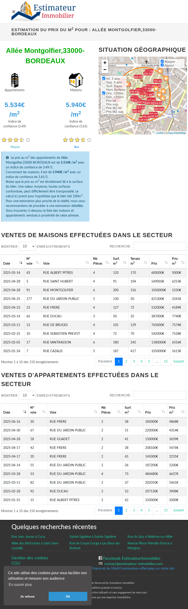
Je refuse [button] (27, 596)
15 (166, 361)
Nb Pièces (97, 261)
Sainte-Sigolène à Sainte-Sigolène (92, 536)
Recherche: (121, 246)
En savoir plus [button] (20, 585)
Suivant (178, 361)
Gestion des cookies (29, 558)
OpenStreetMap (177, 132)
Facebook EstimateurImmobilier (131, 558)
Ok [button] (68, 596)
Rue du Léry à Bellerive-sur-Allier (150, 536)
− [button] (104, 69)
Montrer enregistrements (35, 246)
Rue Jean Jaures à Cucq (28, 536)
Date (6, 263)
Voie (46, 263)
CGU (15, 563)
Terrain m (135, 261)
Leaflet (159, 132)
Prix (154, 263)
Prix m (175, 261)
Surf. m (116, 261)
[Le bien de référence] (143, 95)
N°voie (29, 261)
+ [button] (104, 63)
